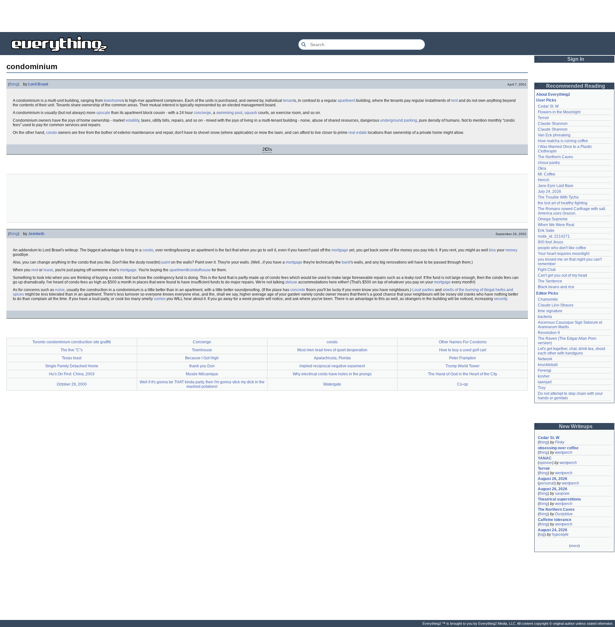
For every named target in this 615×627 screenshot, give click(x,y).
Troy (541, 388)
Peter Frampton (462, 358)
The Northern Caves (555, 157)
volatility (132, 120)
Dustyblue (564, 514)
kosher (544, 376)
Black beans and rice (556, 287)
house (205, 270)
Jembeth (36, 234)
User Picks (546, 100)
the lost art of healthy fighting (562, 203)
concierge (202, 112)
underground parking (398, 120)
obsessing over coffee (558, 448)
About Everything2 (553, 94)
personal (546, 483)
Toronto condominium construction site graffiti (71, 342)
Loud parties (423, 290)
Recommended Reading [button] (575, 86)
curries (160, 299)
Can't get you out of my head (562, 275)
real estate (357, 132)
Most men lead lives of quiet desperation (332, 350)
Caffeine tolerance (554, 519)
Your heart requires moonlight (563, 253)
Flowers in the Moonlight (559, 112)
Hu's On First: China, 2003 (71, 374)
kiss (492, 250)
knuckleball (548, 364)
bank (346, 262)
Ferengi (544, 370)
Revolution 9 (549, 332)
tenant (288, 100)
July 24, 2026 (549, 191)
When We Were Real (556, 225)
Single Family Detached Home (71, 366)
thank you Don (202, 366)
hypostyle (560, 534)
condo (51, 132)
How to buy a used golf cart (462, 350)
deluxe (291, 282)
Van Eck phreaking (554, 135)
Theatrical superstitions (559, 499)
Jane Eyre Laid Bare (555, 185)
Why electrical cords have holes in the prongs (332, 374)
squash (250, 112)
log (542, 534)
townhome (113, 100)
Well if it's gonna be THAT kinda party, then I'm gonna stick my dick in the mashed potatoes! (202, 384)
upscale (103, 112)
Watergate (332, 384)
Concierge (202, 342)
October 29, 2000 (72, 384)
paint (165, 262)
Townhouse (202, 350)
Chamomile (548, 299)
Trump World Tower (463, 366)
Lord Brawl (38, 84)
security (500, 299)
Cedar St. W (548, 106)
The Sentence (550, 281)
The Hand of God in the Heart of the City (462, 374)
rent (454, 100)
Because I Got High (202, 358)
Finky (559, 442)
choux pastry (549, 162)
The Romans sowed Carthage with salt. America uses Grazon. (572, 211)
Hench (543, 180)
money (511, 250)
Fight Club (547, 269)
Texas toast (71, 358)
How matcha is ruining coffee (563, 141)
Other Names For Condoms (463, 342)
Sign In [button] (575, 59)
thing (13, 84)
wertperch (563, 452)
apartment (346, 100)
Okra (542, 168)
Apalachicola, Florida (332, 358)
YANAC (545, 458)
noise (60, 290)
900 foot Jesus (550, 242)
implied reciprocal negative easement (332, 366)
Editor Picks (547, 293)
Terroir (543, 118)
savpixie (562, 493)
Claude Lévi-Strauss (555, 305)
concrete (297, 290)
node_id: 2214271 (554, 236)
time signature (550, 311)
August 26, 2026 (552, 478)
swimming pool (229, 112)
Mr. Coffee (546, 174)
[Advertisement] (307, 16)
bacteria (545, 316)
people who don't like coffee (562, 248)
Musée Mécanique (202, 374)
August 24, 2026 (552, 530)
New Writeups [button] (576, 426)
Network (545, 359)
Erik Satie (546, 230)
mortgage (340, 250)
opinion (545, 462)
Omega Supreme (553, 219)
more (574, 546)
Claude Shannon (553, 123)
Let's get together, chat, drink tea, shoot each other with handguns (572, 350)
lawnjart (545, 382)
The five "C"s (72, 350)
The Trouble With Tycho (558, 197)
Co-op (462, 384)
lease (48, 270)
